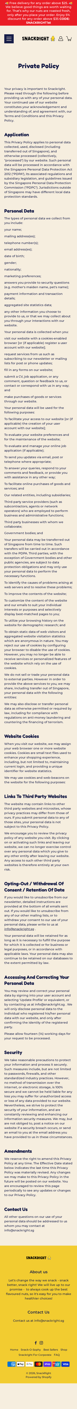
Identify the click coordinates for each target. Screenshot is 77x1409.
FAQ (57, 1354)
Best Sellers (50, 1349)
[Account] (60, 38)
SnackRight (43, 1373)
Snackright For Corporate (35, 1354)
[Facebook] (35, 1343)
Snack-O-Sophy (31, 1349)
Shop (64, 1349)
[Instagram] (41, 1343)
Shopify (47, 1377)
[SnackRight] (38, 38)
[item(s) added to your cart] (69, 38)
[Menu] (9, 38)
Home (14, 1349)
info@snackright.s (18, 929)
